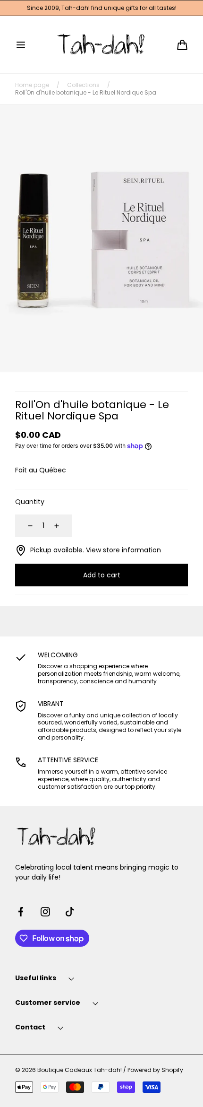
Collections (83, 85)
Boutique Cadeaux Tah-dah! (79, 1070)
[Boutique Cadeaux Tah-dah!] (102, 44)
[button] (20, 45)
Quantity (29, 501)
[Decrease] (24, 525)
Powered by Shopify (155, 1070)
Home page (32, 85)
